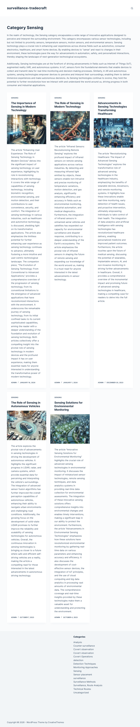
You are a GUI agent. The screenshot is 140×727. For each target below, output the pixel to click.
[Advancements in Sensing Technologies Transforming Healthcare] (113, 133)
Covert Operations (83, 656)
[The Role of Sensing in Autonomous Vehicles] (26, 425)
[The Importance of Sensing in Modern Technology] (26, 129)
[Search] (132, 8)
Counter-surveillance (84, 645)
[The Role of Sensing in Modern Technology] (70, 125)
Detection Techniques (84, 663)
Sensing (14, 98)
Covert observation (83, 649)
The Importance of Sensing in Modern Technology (23, 106)
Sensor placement (82, 674)
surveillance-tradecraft (27, 8)
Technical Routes (82, 689)
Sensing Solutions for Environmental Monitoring (68, 406)
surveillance (79, 678)
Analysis (77, 642)
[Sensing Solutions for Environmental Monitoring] (70, 429)
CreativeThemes (56, 722)
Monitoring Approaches (85, 667)
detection (78, 660)
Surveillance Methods (84, 681)
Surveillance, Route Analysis (87, 685)
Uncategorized (81, 692)
